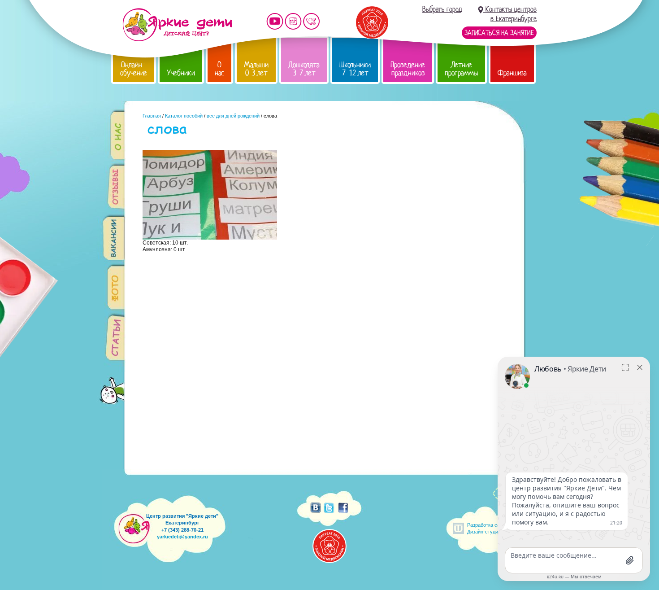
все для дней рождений (233, 115)
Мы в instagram (293, 21)
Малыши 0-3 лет (256, 69)
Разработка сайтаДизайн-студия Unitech (493, 528)
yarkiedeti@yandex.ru (182, 536)
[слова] (210, 237)
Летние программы (461, 69)
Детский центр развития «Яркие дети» (177, 24)
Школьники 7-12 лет (355, 69)
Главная (152, 115)
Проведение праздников (407, 69)
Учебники (181, 73)
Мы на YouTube (274, 21)
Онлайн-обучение (133, 69)
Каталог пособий (184, 115)
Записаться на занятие (499, 32)
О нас (219, 69)
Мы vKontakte (311, 21)
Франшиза (512, 73)
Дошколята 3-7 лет (304, 69)
